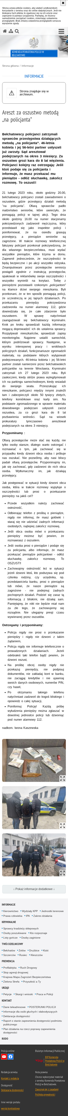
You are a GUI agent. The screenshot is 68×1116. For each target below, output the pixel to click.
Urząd (5, 988)
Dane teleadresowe (14, 1007)
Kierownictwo (10, 911)
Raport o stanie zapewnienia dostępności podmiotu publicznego (32, 1022)
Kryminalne (9, 922)
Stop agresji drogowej (15, 972)
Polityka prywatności (45, 1094)
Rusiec (23, 955)
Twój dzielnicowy (12, 944)
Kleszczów (37, 955)
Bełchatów (9, 950)
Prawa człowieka (12, 915)
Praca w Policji (44, 994)
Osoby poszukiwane (14, 933)
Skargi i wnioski (24, 994)
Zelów (22, 950)
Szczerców (9, 955)
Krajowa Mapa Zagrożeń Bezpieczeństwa (27, 977)
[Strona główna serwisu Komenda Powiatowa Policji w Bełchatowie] (5, 31)
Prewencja (8, 961)
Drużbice (34, 950)
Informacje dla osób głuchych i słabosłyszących (30, 1011)
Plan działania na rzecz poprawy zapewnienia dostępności (29, 1031)
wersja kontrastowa (10, 1108)
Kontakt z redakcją (10, 1078)
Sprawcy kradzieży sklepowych (21, 928)
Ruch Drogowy (28, 967)
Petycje (7, 994)
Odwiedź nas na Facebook (10, 1057)
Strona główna (10, 65)
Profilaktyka (10, 967)
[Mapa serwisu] (11, 31)
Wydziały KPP (30, 911)
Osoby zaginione (30, 937)
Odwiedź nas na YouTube (4, 1057)
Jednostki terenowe (52, 911)
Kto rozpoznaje (38, 933)
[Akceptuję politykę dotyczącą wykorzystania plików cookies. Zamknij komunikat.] (63, 3)
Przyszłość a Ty (32, 981)
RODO (5, 1039)
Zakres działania (42, 915)
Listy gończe (10, 937)
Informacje (28, 65)
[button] (61, 31)
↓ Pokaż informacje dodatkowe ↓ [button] (34, 889)
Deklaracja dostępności (16, 1016)
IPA (28, 915)
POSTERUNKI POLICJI (42, 1007)
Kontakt (7, 1000)
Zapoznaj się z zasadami (46, 1089)
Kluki (45, 950)
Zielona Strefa (11, 981)
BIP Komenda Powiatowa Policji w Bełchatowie (54, 1060)
